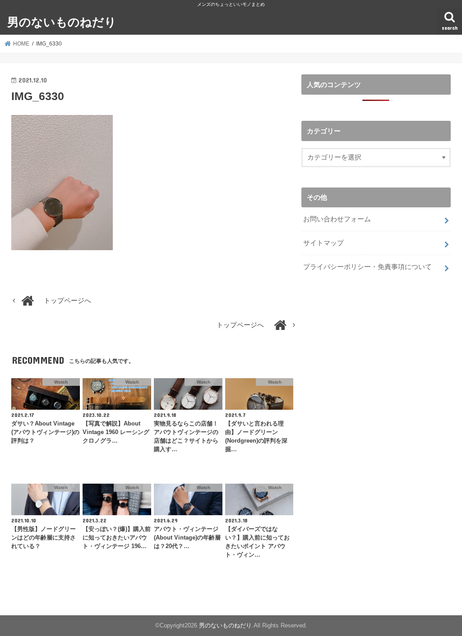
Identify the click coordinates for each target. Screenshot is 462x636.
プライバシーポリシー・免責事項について (367, 266)
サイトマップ (323, 243)
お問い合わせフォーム (337, 219)
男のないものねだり (61, 21)
